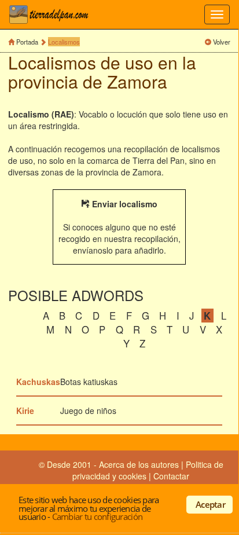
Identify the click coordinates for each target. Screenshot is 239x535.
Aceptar (210, 504)
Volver (221, 41)
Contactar (171, 476)
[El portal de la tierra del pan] (52, 14)
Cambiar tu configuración (97, 516)
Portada (27, 41)
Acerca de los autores (139, 464)
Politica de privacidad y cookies (147, 470)
